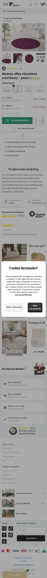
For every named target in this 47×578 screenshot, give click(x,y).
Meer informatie (14, 307)
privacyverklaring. (23, 294)
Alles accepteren (35, 307)
